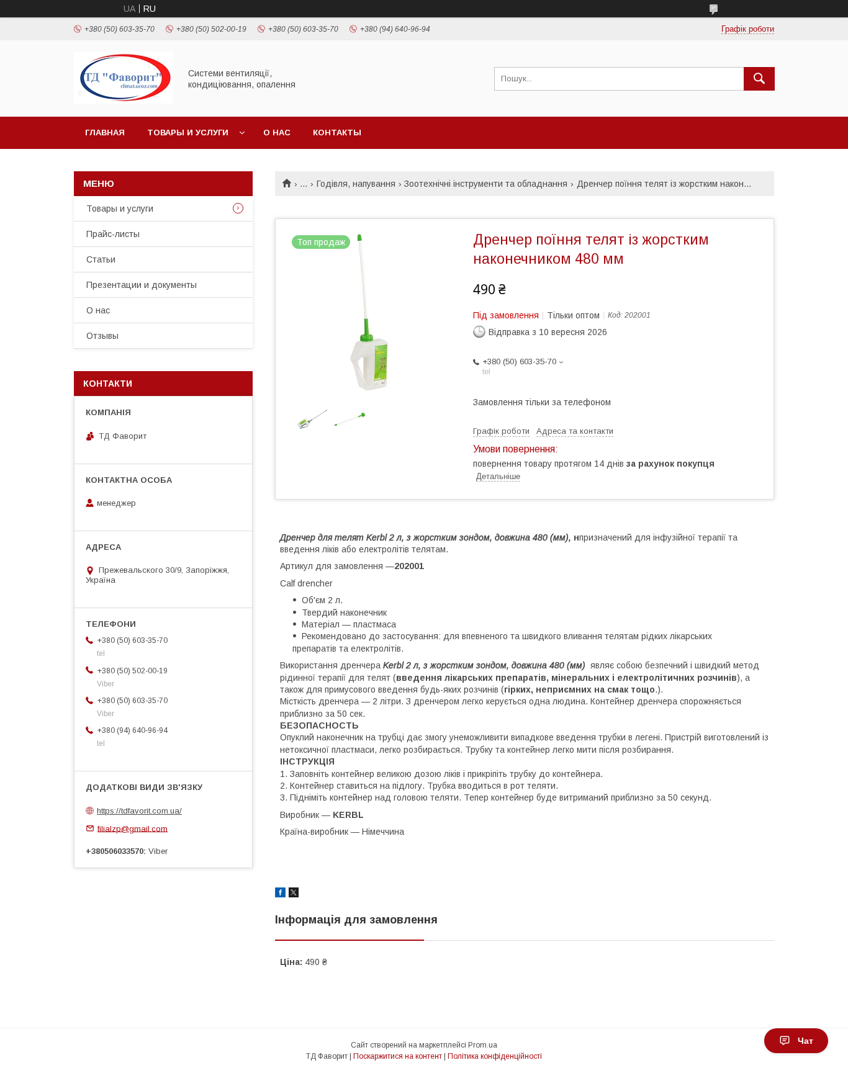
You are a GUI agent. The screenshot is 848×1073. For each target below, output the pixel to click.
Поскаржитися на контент (397, 1056)
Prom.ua (482, 1045)
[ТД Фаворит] (123, 101)
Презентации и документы (141, 285)
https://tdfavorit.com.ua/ (139, 810)
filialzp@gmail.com (132, 828)
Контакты (337, 132)
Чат (805, 1041)
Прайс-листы (113, 234)
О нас (277, 132)
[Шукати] (759, 79)
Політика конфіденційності (495, 1056)
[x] (294, 894)
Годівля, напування (356, 184)
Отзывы (102, 336)
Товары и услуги (187, 132)
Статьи (100, 259)
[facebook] (280, 894)
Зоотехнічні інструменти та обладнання (485, 184)
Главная (105, 132)
